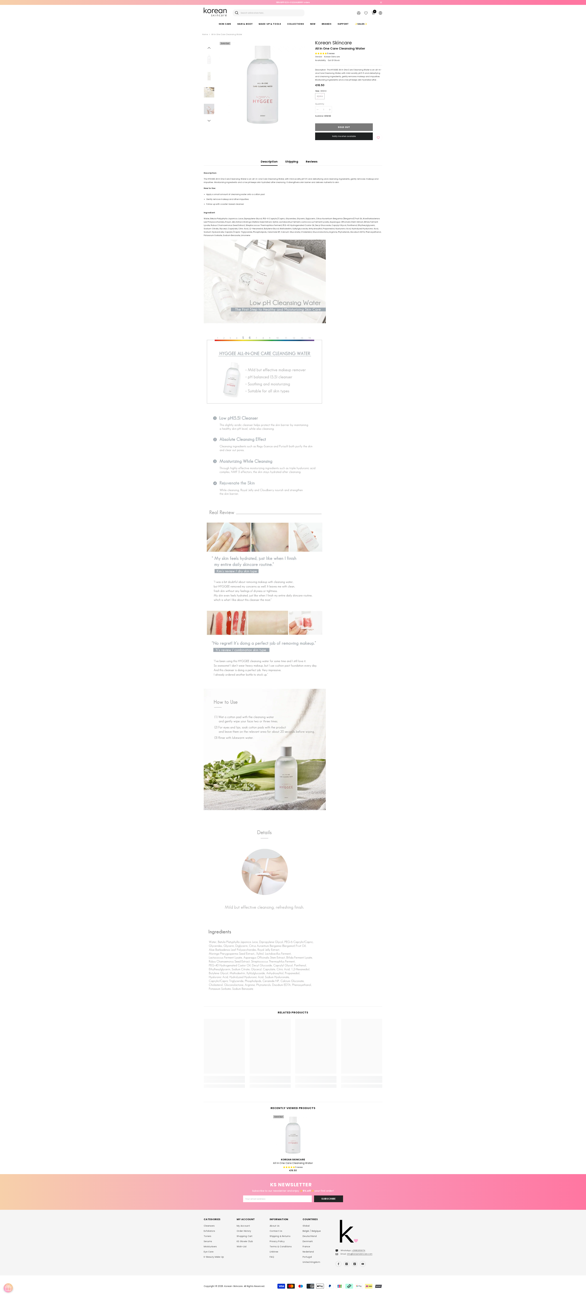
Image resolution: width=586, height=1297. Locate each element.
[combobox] (271, 12)
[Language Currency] (380, 13)
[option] (262, 84)
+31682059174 (358, 1250)
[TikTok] (355, 1264)
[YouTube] (363, 1264)
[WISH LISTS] (366, 12)
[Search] (268, 12)
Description (269, 161)
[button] (209, 48)
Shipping (291, 161)
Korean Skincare (333, 42)
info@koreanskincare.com (360, 1254)
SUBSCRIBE (328, 1198)
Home (205, 34)
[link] (224, 1081)
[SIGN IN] (358, 13)
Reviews (312, 161)
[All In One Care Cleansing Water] (293, 1135)
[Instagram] (346, 1264)
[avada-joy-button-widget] (8, 1288)
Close (381, 2)
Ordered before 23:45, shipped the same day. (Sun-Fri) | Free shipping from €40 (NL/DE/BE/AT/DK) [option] (293, 2)
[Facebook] (338, 1264)
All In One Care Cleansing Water (293, 1163)
